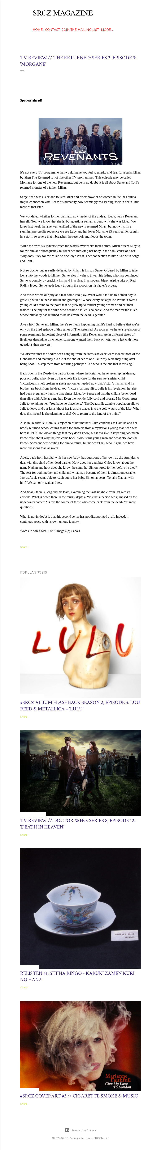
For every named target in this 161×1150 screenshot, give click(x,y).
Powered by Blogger (83, 1130)
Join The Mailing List (80, 30)
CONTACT (52, 30)
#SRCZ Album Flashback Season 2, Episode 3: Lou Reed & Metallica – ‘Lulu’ (80, 705)
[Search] (138, 12)
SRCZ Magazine (63, 13)
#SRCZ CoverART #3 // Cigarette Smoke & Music (79, 1096)
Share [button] (23, 546)
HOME (38, 30)
